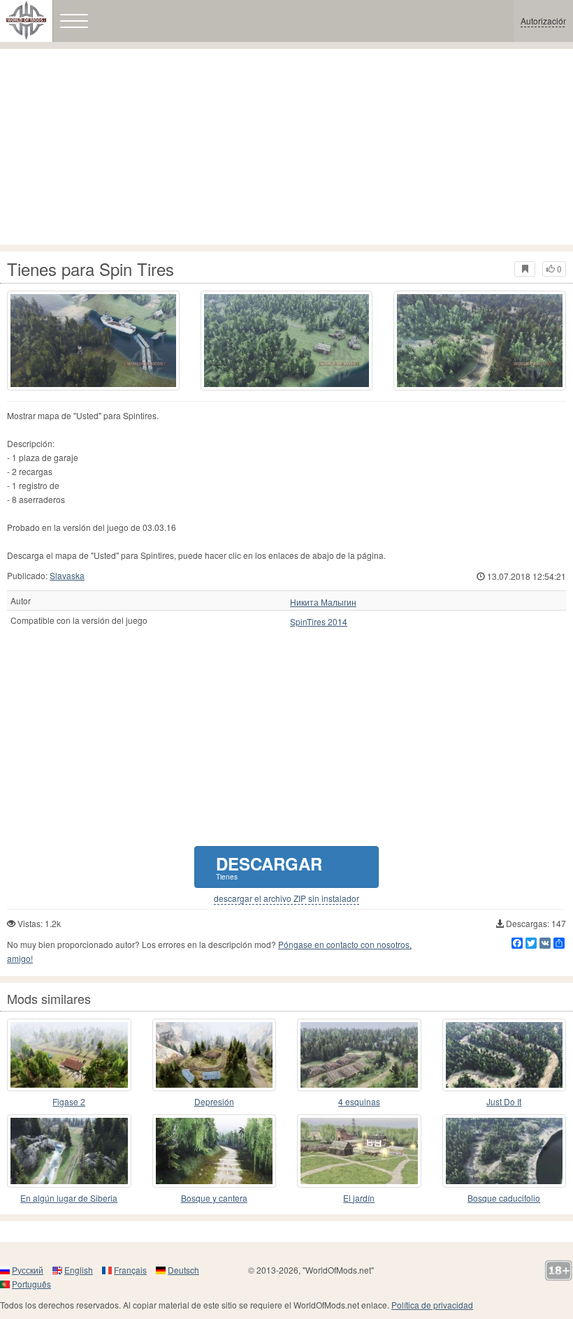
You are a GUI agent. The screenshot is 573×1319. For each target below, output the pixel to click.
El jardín (359, 1198)
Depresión (214, 1101)
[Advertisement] (286, 147)
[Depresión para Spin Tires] (214, 1055)
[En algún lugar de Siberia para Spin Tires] (69, 1150)
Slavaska (67, 575)
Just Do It (503, 1101)
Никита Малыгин (323, 602)
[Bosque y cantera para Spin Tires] (214, 1150)
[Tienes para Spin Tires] (93, 341)
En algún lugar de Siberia (68, 1198)
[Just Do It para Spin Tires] (504, 1055)
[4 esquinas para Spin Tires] (359, 1055)
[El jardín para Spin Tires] (359, 1150)
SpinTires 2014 (318, 621)
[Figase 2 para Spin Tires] (69, 1055)
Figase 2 (68, 1101)
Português (31, 1284)
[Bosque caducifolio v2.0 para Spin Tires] (504, 1150)
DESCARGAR (269, 867)
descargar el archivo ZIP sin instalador (286, 898)
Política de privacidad (432, 1305)
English (78, 1270)
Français (130, 1270)
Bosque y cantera (214, 1198)
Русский (27, 1270)
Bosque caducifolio (503, 1198)
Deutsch (183, 1270)
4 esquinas (359, 1101)
